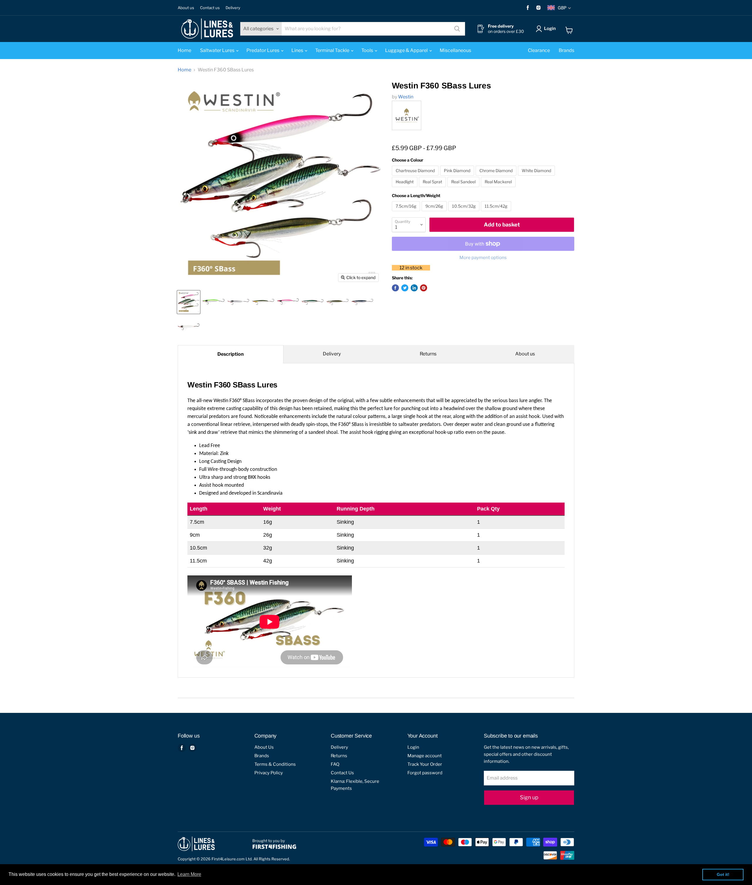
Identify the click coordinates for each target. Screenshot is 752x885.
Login (550, 28)
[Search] (457, 29)
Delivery (233, 8)
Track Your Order (424, 764)
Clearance (539, 50)
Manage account (424, 755)
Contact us (210, 8)
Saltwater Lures (217, 50)
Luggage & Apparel (407, 50)
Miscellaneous (455, 50)
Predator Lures (263, 50)
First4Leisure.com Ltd (232, 859)
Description (230, 354)
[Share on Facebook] (395, 287)
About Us (264, 747)
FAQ (335, 764)
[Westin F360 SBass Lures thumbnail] (188, 302)
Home (184, 50)
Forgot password (424, 772)
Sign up (529, 797)
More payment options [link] (483, 257)
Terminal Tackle (332, 50)
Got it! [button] (723, 874)
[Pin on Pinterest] (423, 287)
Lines (297, 50)
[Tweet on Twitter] (404, 287)
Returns (428, 354)
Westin (405, 97)
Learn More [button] (189, 874)
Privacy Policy (268, 772)
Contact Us (342, 772)
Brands (566, 50)
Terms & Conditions (275, 764)
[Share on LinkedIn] (414, 287)
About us (186, 8)
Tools (367, 50)
